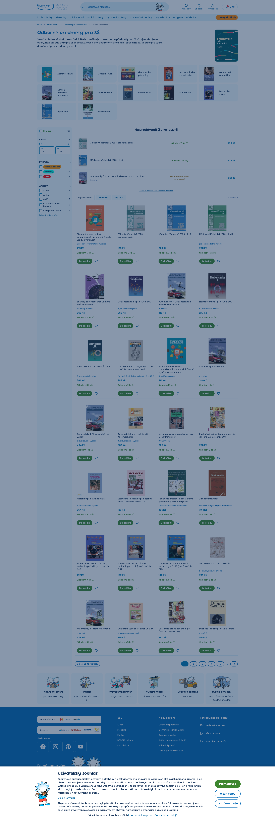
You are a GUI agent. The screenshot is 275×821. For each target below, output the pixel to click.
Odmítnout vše (228, 803)
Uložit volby (227, 793)
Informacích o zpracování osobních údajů (152, 815)
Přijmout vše (227, 784)
